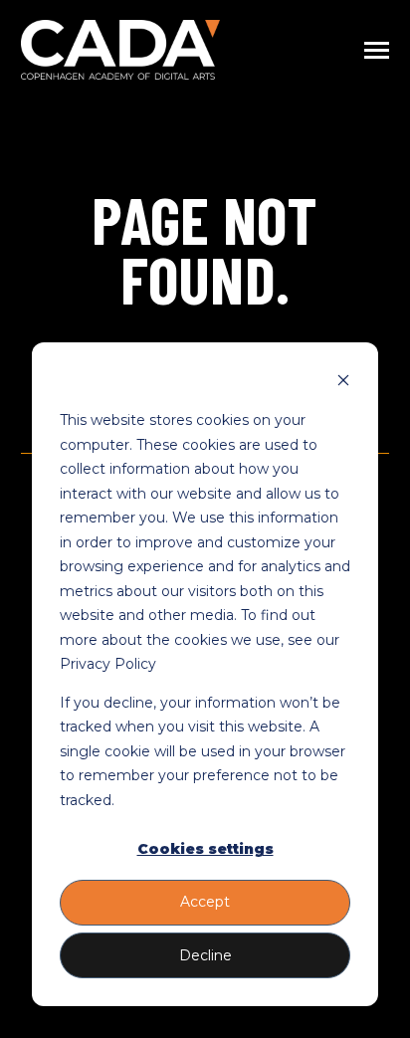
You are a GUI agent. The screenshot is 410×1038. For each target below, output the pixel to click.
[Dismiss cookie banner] (343, 382)
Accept (205, 902)
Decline (205, 955)
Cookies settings (205, 849)
